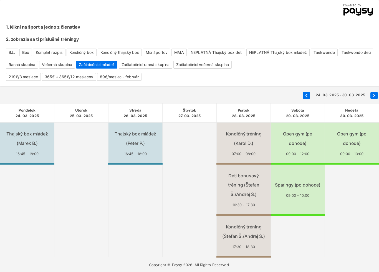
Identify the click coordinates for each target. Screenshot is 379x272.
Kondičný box (81, 52)
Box (25, 52)
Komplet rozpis (49, 52)
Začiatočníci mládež (97, 64)
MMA (179, 52)
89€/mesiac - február (119, 76)
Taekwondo (324, 52)
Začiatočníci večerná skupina (202, 64)
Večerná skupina (57, 64)
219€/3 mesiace (23, 76)
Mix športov (156, 52)
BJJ (12, 52)
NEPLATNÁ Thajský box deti (216, 52)
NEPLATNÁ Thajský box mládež (278, 52)
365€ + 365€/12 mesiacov (69, 76)
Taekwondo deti (356, 52)
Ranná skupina (22, 64)
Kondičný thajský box (119, 52)
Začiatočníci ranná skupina (146, 64)
